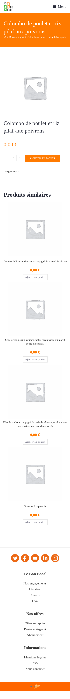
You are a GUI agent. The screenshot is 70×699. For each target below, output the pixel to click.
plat (17, 171)
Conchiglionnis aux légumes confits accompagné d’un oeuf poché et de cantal (35, 342)
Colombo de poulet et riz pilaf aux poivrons (48, 37)
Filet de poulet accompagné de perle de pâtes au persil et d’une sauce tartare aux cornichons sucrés (35, 424)
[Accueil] (5, 37)
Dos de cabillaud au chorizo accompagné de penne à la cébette (35, 261)
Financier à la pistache (35, 506)
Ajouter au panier (42, 158)
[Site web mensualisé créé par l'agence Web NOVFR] (35, 686)
